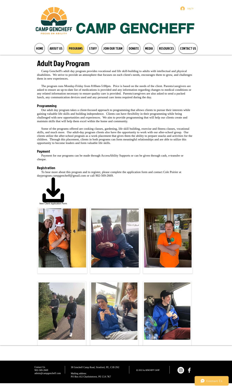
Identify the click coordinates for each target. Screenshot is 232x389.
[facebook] (189, 370)
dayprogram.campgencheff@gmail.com (61, 175)
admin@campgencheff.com (47, 373)
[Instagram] (180, 370)
